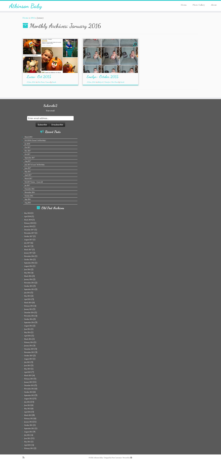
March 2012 (28, 415)
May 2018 (27, 213)
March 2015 (28, 302)
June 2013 (27, 365)
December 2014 (29, 312)
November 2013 (29, 352)
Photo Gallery (199, 4)
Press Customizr (117, 458)
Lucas (48, 82)
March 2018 (28, 137)
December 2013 (29, 349)
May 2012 (27, 408)
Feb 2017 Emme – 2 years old (34, 182)
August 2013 (28, 359)
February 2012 (28, 418)
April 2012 (27, 412)
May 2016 (27, 273)
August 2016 (28, 266)
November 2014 (29, 316)
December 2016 (29, 189)
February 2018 (28, 223)
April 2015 (27, 299)
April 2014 (27, 336)
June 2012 (27, 405)
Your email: (50, 110)
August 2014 (28, 326)
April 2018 (27, 216)
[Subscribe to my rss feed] (24, 457)
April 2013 (27, 372)
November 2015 (29, 283)
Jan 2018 (27, 144)
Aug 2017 (28, 161)
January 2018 (28, 226)
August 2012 (28, 399)
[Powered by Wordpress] (131, 457)
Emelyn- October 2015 (102, 77)
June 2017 (28, 168)
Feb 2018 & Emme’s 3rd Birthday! (35, 140)
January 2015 (28, 309)
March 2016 (28, 276)
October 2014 (28, 319)
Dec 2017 (27, 147)
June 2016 (27, 269)
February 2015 (28, 306)
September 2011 (29, 428)
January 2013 (28, 382)
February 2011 (28, 448)
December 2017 (29, 230)
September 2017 (30, 158)
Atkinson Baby (25, 5)
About (213, 4)
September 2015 (29, 289)
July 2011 (27, 435)
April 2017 (28, 175)
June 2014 (27, 329)
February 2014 (28, 342)
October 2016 (29, 196)
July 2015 (27, 293)
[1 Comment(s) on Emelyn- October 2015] (136, 46)
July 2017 (27, 243)
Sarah (54, 82)
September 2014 (29, 322)
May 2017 (28, 171)
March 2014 (28, 339)
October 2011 (28, 425)
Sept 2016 (28, 199)
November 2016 (30, 192)
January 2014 (28, 346)
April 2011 (27, 445)
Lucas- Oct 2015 (39, 77)
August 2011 (28, 432)
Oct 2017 (27, 154)
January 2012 (28, 422)
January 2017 (28, 253)
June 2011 (27, 438)
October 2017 (28, 236)
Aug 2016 (28, 203)
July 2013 (27, 362)
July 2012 (27, 402)
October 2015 (28, 286)
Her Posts (41, 82)
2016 (33, 17)
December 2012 (29, 385)
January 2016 (28, 279)
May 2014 (27, 332)
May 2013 (27, 369)
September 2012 (29, 395)
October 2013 (28, 355)
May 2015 (27, 296)
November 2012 (29, 389)
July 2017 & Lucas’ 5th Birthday (35, 165)
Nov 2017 (28, 151)
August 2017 (28, 240)
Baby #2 (101, 82)
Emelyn (107, 82)
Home (184, 4)
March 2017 (28, 178)
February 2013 (28, 379)
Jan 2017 (27, 185)
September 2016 (29, 263)
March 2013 (28, 375)
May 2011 (27, 442)
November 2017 (29, 233)
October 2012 (28, 392)
